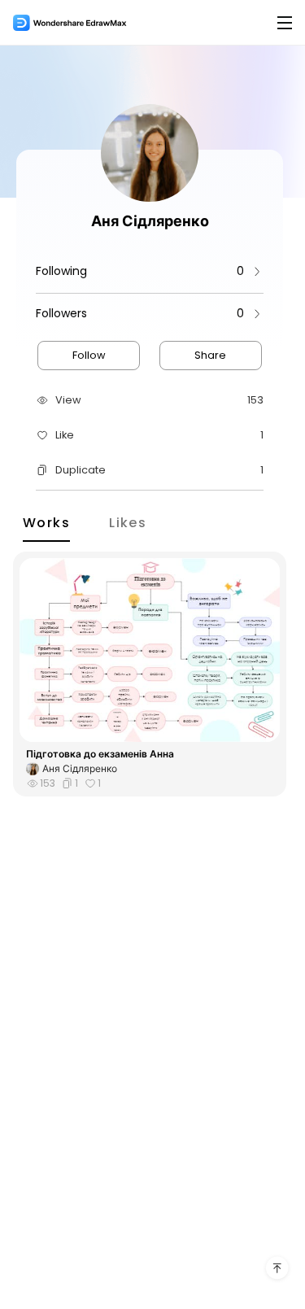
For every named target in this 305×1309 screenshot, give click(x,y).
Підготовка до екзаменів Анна (100, 754)
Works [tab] (46, 522)
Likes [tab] (127, 522)
